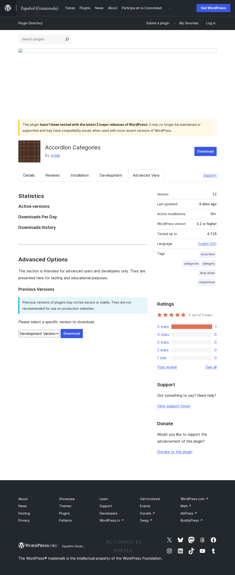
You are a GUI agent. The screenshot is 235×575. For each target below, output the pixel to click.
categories (191, 263)
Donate (147, 513)
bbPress (189, 513)
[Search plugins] (67, 39)
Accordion (208, 254)
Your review (167, 367)
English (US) (207, 244)
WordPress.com (194, 499)
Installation (79, 175)
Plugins (64, 513)
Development (111, 175)
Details (29, 175)
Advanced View (146, 175)
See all (211, 367)
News (22, 506)
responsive (207, 282)
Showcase (67, 499)
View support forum (173, 406)
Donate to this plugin (174, 451)
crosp (55, 155)
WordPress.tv (112, 520)
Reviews (52, 175)
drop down (207, 273)
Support (210, 175)
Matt (186, 506)
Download (205, 151)
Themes (65, 506)
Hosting (24, 513)
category (208, 263)
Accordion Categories (73, 147)
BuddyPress (192, 520)
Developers (109, 513)
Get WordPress (213, 8)
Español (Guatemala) (77, 546)
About (23, 499)
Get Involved (150, 499)
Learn (104, 499)
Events (145, 506)
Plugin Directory (30, 23)
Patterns (65, 520)
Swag (146, 520)
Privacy (24, 520)
